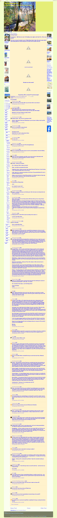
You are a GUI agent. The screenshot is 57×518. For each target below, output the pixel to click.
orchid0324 (14, 107)
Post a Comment (14, 504)
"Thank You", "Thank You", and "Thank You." (7, 199)
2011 (7, 128)
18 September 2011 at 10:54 (18, 140)
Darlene (13, 492)
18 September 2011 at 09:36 (18, 128)
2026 (7, 103)
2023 (7, 105)
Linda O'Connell (15, 149)
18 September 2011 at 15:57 (18, 276)
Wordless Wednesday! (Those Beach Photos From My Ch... (8, 206)
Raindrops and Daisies (16, 221)
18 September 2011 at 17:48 (18, 383)
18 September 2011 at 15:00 (18, 225)
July (8, 226)
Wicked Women (8, 156)
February (7, 237)
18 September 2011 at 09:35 (18, 122)
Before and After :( (8, 213)
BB (12, 291)
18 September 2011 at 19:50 (18, 420)
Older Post (43, 508)
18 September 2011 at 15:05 (18, 244)
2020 (7, 109)
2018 (7, 113)
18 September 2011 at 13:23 (18, 187)
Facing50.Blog (15, 197)
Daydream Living (15, 143)
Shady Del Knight (15, 237)
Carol (13, 180)
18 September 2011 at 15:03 (18, 234)
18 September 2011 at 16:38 (18, 339)
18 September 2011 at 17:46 (18, 357)
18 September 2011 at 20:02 (18, 444)
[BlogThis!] (31, 96)
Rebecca (13, 486)
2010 (7, 242)
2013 (7, 124)
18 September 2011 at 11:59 (18, 146)
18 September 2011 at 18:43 (18, 400)
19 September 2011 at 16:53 (18, 495)
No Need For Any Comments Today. (8, 189)
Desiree (13, 329)
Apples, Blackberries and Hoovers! (8, 184)
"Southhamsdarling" (11, 3)
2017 (7, 116)
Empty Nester (15, 416)
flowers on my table (16, 435)
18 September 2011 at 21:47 (18, 450)
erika (13, 336)
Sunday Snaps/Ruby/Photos (19, 97)
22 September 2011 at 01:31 (18, 502)
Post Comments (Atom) (21, 510)
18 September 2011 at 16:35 (18, 333)
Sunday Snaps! (8, 152)
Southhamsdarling (15, 190)
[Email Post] (29, 96)
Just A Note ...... (8, 154)
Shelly (13, 155)
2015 (7, 120)
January (8, 239)
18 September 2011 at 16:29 (18, 295)
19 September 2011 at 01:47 (18, 483)
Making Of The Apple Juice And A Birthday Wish (8, 161)
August (8, 224)
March (8, 234)
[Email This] (30, 96)
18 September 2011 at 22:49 (18, 461)
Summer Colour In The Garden (49, 66)
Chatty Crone (15, 464)
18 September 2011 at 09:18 (18, 113)
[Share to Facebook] (32, 96)
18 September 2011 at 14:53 (18, 210)
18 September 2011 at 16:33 (18, 326)
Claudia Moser (15, 125)
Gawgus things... (15, 101)
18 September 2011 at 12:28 (18, 177)
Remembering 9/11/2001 (8, 193)
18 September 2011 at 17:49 (18, 391)
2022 (7, 106)
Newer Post (14, 508)
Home (28, 508)
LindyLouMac (15, 403)
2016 (7, 118)
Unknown (14, 354)
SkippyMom (14, 213)
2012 (7, 126)
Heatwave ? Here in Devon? (8, 146)
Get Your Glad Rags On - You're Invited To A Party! (8, 177)
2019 (7, 111)
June (8, 227)
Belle (13, 473)
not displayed (15, 137)
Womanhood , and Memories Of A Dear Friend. (8, 218)
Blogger (45, 516)
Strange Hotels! (8, 149)
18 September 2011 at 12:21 (18, 158)
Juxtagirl (36, 516)
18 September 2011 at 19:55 (18, 432)
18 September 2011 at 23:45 (18, 477)
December (8, 131)
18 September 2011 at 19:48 (18, 406)
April (7, 232)
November (8, 134)
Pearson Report (15, 279)
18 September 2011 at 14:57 (18, 217)
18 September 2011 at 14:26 (18, 194)
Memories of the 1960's (8, 143)
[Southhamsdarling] (49, 131)
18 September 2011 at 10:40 (18, 134)
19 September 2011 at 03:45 (18, 489)
